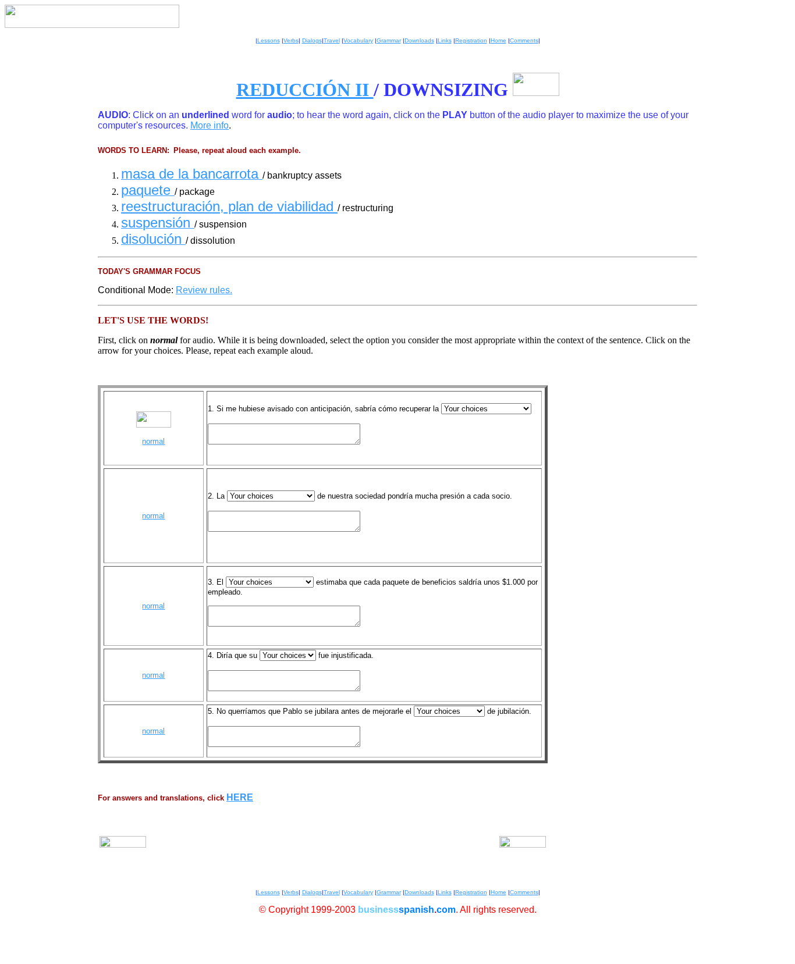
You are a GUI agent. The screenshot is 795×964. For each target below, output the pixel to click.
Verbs (291, 40)
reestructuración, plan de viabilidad (229, 206)
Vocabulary (358, 40)
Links (445, 40)
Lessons (268, 40)
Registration (471, 40)
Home (498, 40)
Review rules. (204, 290)
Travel (332, 40)
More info (209, 125)
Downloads (419, 40)
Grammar (389, 40)
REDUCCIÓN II (305, 89)
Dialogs (312, 40)
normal (153, 441)
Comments (524, 40)
